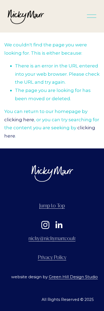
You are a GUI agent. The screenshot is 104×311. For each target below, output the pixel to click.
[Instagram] (45, 225)
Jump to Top (52, 206)
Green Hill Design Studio (73, 276)
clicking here (19, 119)
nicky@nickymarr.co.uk (52, 238)
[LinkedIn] (58, 225)
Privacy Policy (52, 257)
